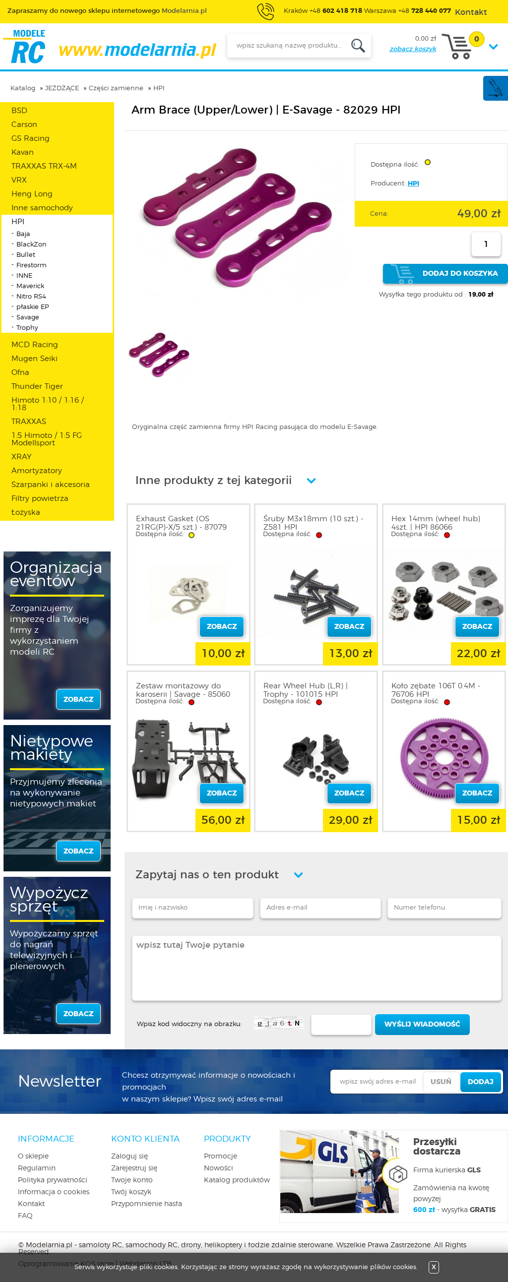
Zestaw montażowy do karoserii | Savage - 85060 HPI (183, 694)
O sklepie (33, 1156)
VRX (19, 180)
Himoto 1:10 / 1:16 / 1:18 (47, 404)
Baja (23, 234)
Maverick (30, 286)
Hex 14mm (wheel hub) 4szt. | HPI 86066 (435, 523)
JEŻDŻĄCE (62, 88)
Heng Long (32, 194)
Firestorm (31, 265)
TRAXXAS (28, 422)
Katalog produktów (237, 1180)
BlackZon (31, 245)
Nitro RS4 (31, 297)
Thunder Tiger (37, 386)
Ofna (20, 372)
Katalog (22, 88)
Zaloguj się (129, 1156)
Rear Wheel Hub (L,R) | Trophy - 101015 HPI (305, 690)
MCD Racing (34, 345)
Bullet (25, 255)
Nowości (218, 1168)
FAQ (25, 1216)
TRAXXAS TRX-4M (44, 166)
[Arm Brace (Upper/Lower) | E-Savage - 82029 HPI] (237, 301)
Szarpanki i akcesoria (50, 484)
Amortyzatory (36, 471)
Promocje (220, 1156)
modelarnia (109, 46)
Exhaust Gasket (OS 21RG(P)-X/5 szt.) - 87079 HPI (181, 527)
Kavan (22, 152)
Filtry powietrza (39, 498)
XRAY (21, 457)
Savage (27, 317)
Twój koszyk (131, 1192)
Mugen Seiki (34, 359)
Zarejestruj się (134, 1168)
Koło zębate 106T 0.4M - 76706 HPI (435, 690)
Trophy (27, 328)
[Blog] (495, 95)
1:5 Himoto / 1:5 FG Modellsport (46, 439)
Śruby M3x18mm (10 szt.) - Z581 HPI (313, 523)
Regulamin (37, 1168)
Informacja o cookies (53, 1192)
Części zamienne (116, 88)
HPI (159, 88)
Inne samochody (42, 208)
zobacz (78, 699)
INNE (24, 276)
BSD (19, 111)
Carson (24, 124)
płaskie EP (32, 307)
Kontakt (31, 1204)
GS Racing (30, 138)
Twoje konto (132, 1180)
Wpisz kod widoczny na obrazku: (189, 1024)
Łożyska (25, 512)
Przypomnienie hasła (146, 1204)
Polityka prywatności (52, 1180)
